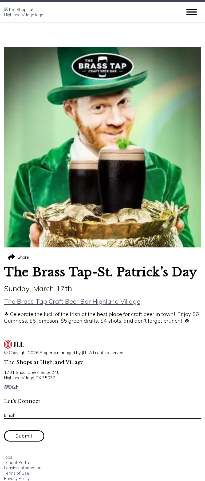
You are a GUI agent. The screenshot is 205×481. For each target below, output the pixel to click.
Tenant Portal (17, 462)
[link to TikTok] (16, 387)
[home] (89, 12)
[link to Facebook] (5, 387)
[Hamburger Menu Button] (191, 12)
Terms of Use (16, 473)
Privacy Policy (17, 478)
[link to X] (12, 387)
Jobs (8, 457)
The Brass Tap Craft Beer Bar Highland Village (72, 301)
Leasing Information (22, 467)
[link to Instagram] (8, 387)
